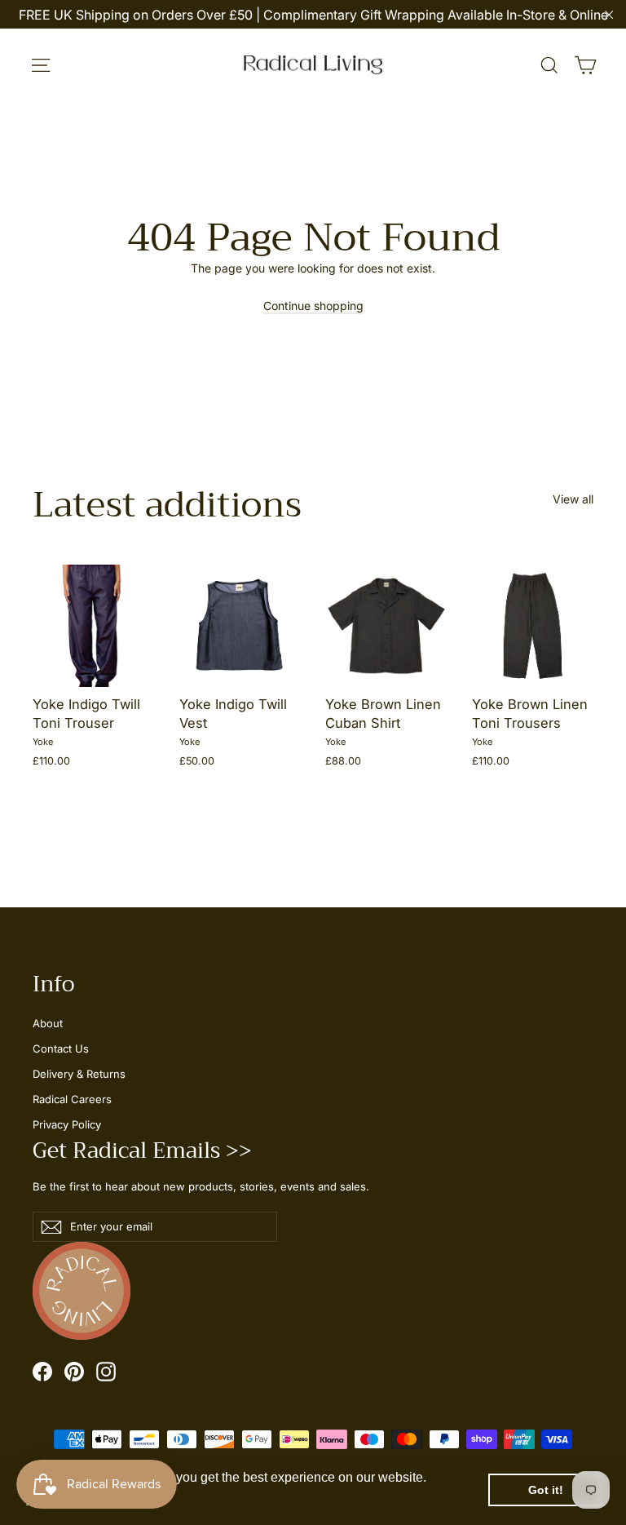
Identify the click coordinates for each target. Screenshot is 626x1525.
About (48, 1023)
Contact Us (61, 1048)
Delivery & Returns (79, 1073)
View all (573, 499)
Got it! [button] (545, 1489)
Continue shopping (313, 306)
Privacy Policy (67, 1124)
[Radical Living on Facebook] (42, 1371)
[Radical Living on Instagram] (106, 1371)
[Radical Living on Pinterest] (74, 1371)
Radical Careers (72, 1099)
